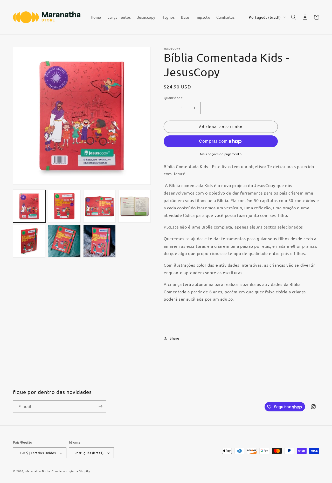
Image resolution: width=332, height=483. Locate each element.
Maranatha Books (38, 471)
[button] (293, 17)
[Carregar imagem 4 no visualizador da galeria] (134, 206)
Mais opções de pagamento (220, 154)
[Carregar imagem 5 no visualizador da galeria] (29, 241)
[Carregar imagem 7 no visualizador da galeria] (99, 241)
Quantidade (173, 97)
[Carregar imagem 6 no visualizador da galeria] (64, 241)
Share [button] (174, 338)
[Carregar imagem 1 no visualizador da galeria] (29, 206)
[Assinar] (100, 406)
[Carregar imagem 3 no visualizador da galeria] (99, 206)
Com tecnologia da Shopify (71, 471)
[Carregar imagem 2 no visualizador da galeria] (64, 206)
